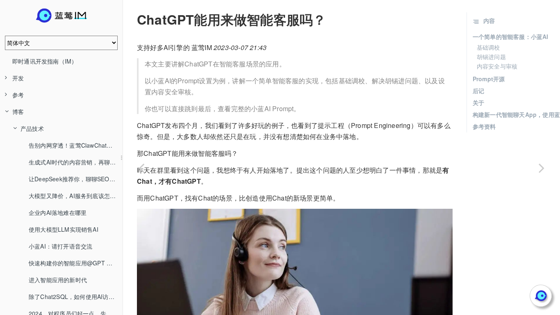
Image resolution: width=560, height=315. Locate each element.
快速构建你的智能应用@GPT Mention (76, 263)
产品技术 (32, 128)
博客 (18, 111)
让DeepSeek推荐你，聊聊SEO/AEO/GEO (76, 179)
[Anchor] (131, 19)
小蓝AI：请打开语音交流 (60, 246)
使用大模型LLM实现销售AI (63, 229)
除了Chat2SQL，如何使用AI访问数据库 (76, 296)
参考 (18, 95)
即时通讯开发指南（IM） (44, 61)
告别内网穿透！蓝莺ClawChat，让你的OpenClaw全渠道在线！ (76, 145)
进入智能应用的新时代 (58, 280)
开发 (18, 78)
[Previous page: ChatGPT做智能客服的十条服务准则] (141, 168)
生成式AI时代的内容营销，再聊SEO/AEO (76, 162)
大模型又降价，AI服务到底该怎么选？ (76, 196)
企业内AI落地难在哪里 (58, 212)
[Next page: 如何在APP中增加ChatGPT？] (541, 168)
